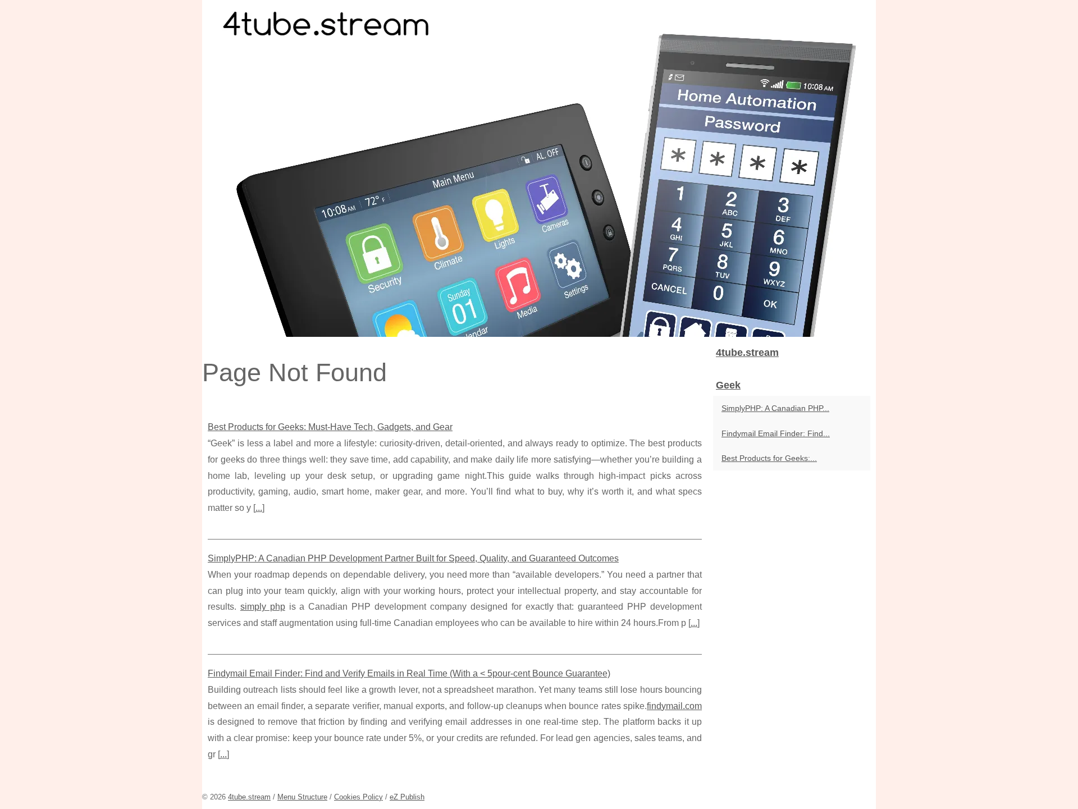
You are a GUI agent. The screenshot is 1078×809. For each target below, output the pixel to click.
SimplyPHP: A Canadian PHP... (775, 408)
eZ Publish (407, 797)
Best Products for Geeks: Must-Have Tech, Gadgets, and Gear (330, 427)
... (258, 508)
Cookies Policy (358, 797)
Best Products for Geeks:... (769, 458)
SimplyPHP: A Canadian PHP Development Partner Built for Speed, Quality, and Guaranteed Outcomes (413, 558)
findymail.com (674, 706)
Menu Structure (302, 797)
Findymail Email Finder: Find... (775, 433)
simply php (262, 606)
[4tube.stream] (539, 168)
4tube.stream (249, 797)
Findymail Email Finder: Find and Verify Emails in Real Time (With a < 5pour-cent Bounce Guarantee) (409, 673)
